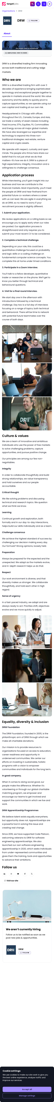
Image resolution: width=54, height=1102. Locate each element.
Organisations (8, 11)
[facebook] (25, 873)
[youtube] (18, 873)
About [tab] (7, 33)
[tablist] (7, 34)
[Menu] (49, 4)
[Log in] (44, 4)
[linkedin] (4, 873)
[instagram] (11, 873)
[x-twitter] (31, 873)
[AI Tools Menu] (32, 4)
